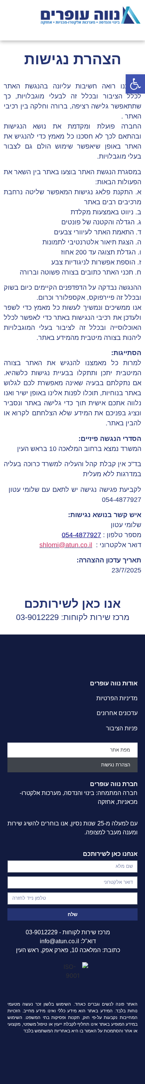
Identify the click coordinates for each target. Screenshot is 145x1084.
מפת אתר (120, 750)
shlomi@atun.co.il (65, 545)
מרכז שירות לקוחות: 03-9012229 (72, 617)
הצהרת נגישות (115, 764)
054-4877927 (81, 535)
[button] (135, 84)
